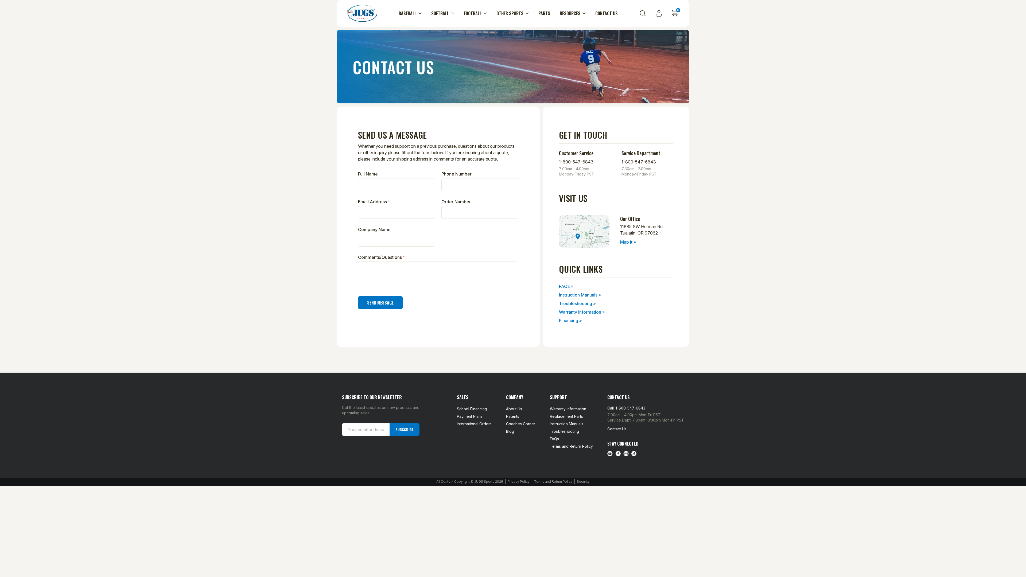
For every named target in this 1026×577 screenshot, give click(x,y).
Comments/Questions (381, 257)
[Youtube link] (610, 453)
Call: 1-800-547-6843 (626, 408)
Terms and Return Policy (571, 446)
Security (583, 481)
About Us (514, 409)
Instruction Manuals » (580, 295)
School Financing (472, 409)
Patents (512, 416)
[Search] (643, 13)
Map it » (628, 242)
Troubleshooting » (577, 303)
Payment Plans (470, 416)
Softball (440, 13)
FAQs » (566, 286)
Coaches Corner (520, 424)
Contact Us (606, 13)
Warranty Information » (582, 312)
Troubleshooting (564, 431)
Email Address (374, 201)
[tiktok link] (634, 453)
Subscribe (404, 429)
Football (472, 13)
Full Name (368, 174)
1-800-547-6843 (576, 162)
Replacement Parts (566, 416)
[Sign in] (659, 13)
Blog (510, 431)
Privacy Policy (519, 481)
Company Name (374, 229)
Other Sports (509, 13)
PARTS (544, 13)
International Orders (474, 424)
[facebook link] (618, 453)
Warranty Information (568, 409)
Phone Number (456, 174)
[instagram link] (626, 453)
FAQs (554, 438)
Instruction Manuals (566, 424)
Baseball (407, 13)
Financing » (570, 320)
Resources (570, 13)
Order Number (456, 201)
